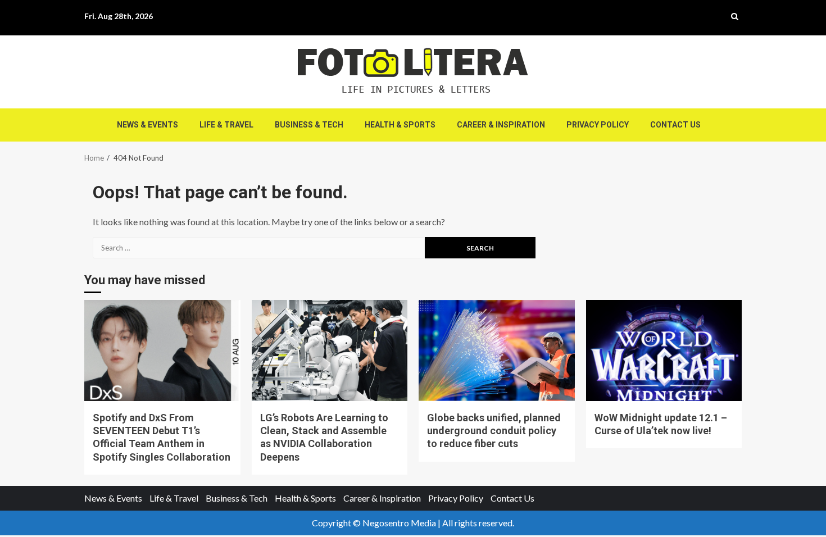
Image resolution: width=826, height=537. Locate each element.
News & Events (147, 124)
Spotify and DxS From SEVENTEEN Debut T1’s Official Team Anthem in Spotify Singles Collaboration (162, 350)
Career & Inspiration (501, 124)
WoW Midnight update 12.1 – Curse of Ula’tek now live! (664, 350)
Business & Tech (309, 124)
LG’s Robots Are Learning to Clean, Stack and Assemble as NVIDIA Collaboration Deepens (330, 350)
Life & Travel (226, 124)
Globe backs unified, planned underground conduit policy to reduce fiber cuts (497, 350)
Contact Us (675, 124)
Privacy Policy (597, 124)
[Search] (735, 16)
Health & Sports (400, 124)
